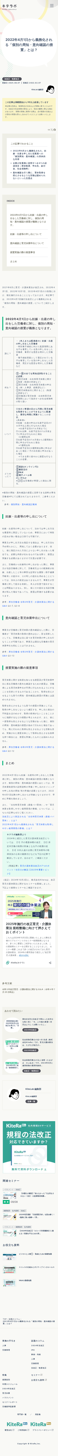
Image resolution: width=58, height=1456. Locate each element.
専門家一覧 (22, 1414)
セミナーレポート (10, 1402)
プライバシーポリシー (42, 1430)
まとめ (13, 261)
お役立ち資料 (37, 1380)
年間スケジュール (10, 1384)
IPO (33, 1350)
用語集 (38, 1414)
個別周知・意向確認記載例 (24, 504)
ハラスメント (8, 1398)
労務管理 (6, 1350)
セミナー (35, 1375)
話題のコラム (14, 1319)
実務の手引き (9, 1341)
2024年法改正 (37, 1345)
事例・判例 (36, 1354)
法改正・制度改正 (12, 79)
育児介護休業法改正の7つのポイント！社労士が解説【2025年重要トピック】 (28, 870)
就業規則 (6, 1380)
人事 (4, 1345)
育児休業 (6, 1393)
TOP (5, 1319)
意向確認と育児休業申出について (27, 243)
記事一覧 (31, 1101)
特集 (4, 1375)
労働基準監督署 (9, 1406)
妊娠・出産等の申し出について (26, 234)
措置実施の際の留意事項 (22, 252)
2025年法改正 (30, 1030)
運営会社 (8, 1430)
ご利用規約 (22, 1430)
